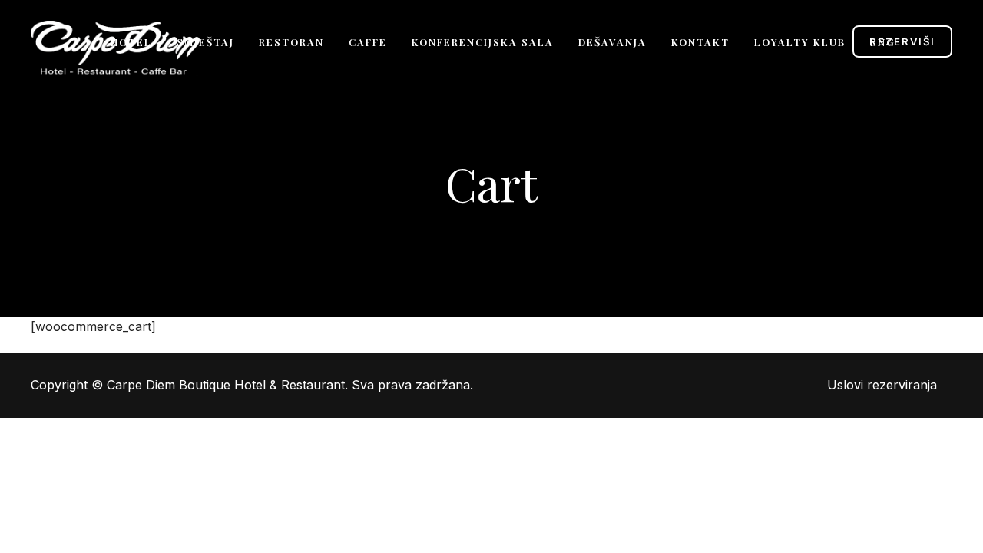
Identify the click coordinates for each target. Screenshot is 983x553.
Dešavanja (612, 41)
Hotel (131, 41)
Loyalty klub (800, 41)
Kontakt (700, 41)
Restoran (291, 41)
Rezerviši (902, 41)
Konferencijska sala (483, 41)
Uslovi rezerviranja (882, 384)
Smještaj (205, 41)
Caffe (368, 41)
